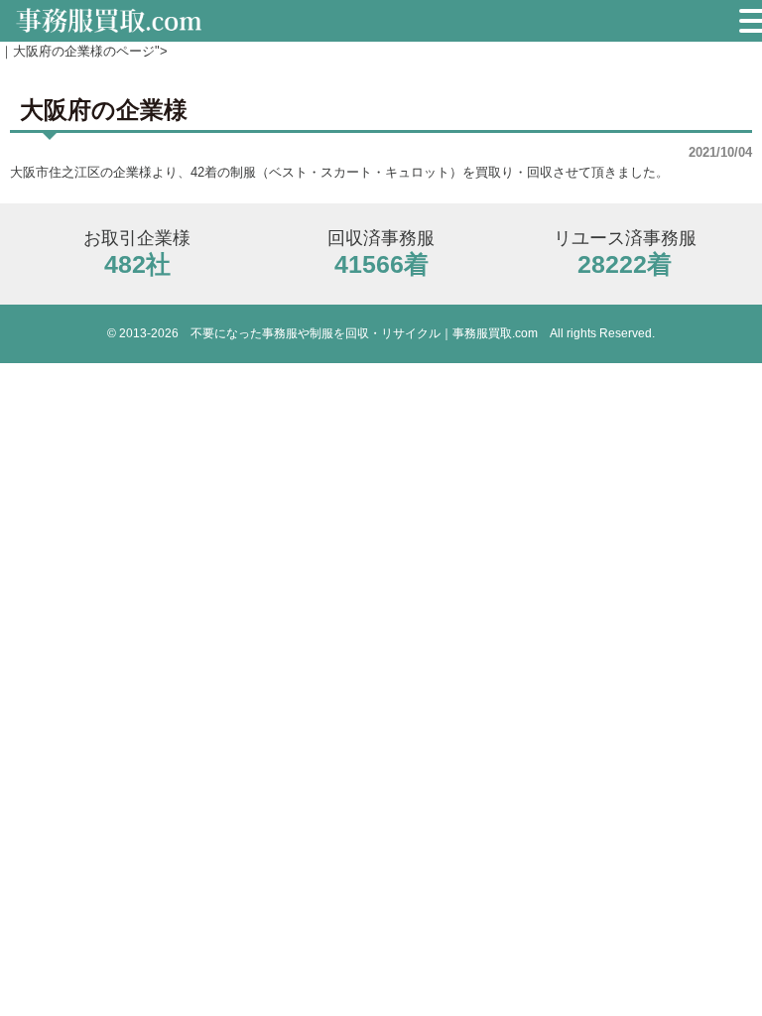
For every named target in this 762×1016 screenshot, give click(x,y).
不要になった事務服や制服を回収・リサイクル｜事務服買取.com (364, 333)
